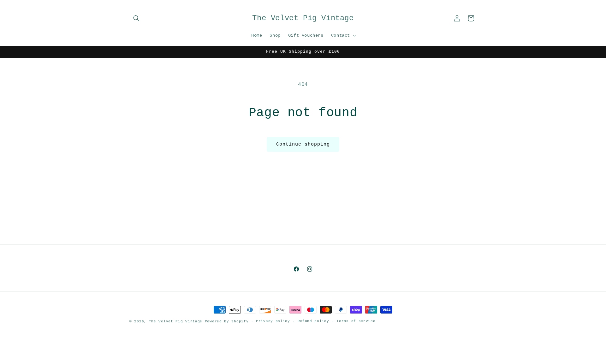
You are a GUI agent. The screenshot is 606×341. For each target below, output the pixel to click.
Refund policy (313, 321)
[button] (136, 18)
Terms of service (355, 321)
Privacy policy (273, 321)
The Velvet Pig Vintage (175, 321)
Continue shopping (303, 144)
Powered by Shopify (227, 321)
